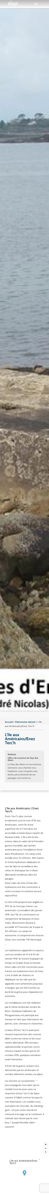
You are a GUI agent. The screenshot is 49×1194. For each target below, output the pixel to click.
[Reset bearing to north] (46, 1152)
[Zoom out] (46, 1148)
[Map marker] (24, 1173)
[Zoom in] (46, 1144)
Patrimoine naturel (25, 721)
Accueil (9, 721)
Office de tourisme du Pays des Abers (23, 759)
